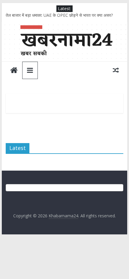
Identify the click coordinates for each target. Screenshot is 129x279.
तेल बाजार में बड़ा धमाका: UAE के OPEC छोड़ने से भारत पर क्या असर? (59, 15)
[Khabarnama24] (64, 26)
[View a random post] (115, 70)
